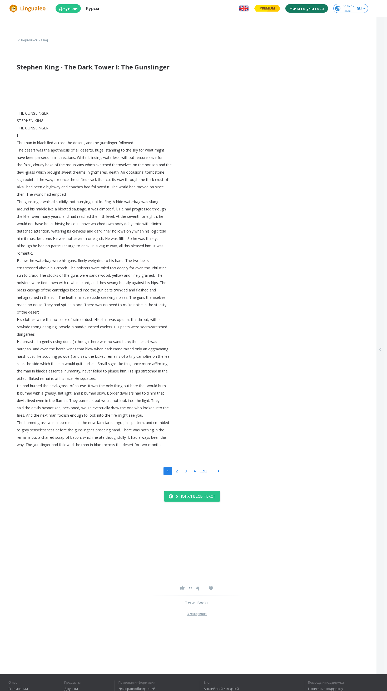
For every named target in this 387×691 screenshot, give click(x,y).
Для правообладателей (136, 689)
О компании (18, 689)
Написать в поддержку (325, 689)
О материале (197, 614)
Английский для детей (221, 689)
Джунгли (71, 689)
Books (203, 602)
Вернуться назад (34, 40)
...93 (203, 470)
